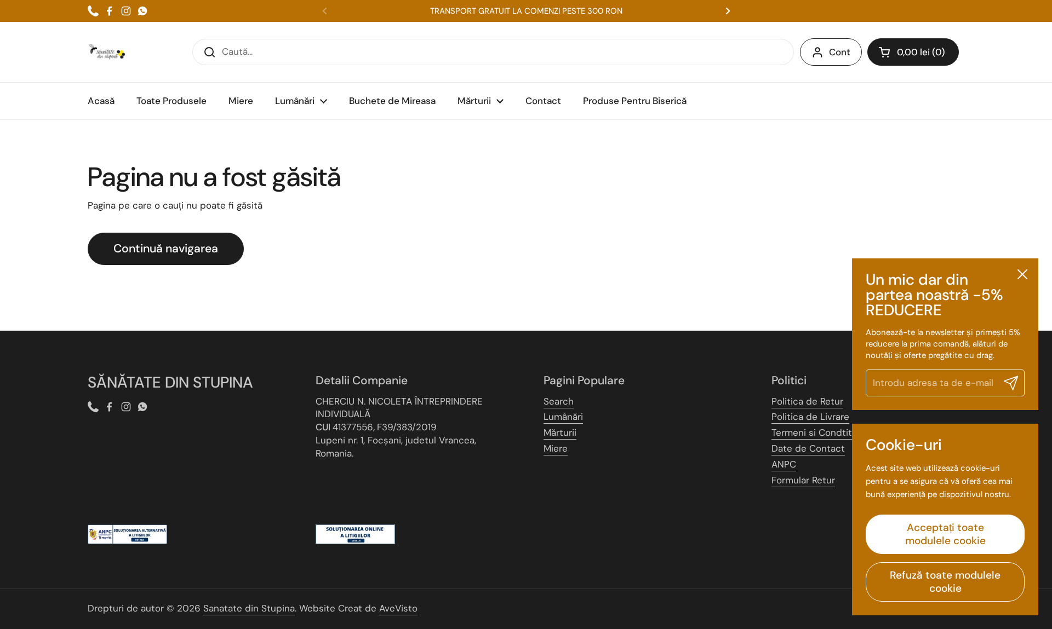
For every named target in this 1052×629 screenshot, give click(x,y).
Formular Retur (803, 480)
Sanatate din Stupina (249, 608)
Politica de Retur (807, 401)
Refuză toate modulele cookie (945, 581)
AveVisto (398, 608)
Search (559, 401)
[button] (913, 52)
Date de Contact (808, 448)
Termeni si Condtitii (813, 432)
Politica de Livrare (810, 417)
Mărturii (560, 432)
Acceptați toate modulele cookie (945, 534)
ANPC (783, 464)
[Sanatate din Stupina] (107, 52)
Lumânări (563, 417)
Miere (556, 448)
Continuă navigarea (165, 248)
